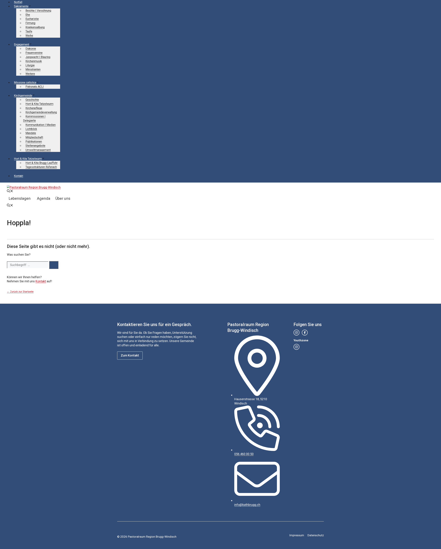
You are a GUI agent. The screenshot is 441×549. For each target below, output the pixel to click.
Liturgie (30, 65)
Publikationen (33, 141)
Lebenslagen (20, 198)
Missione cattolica (25, 82)
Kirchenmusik (33, 61)
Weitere (30, 73)
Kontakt (18, 176)
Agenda (43, 198)
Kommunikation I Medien (40, 124)
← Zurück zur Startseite (20, 291)
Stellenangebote (35, 145)
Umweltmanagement (38, 150)
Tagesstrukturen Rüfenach (41, 167)
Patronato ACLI (34, 86)
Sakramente (21, 6)
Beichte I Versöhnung (38, 10)
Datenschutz (315, 535)
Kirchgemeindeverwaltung (41, 112)
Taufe (28, 31)
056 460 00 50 (244, 454)
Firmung (30, 23)
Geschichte (32, 99)
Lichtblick (31, 129)
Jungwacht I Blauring (37, 57)
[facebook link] (305, 332)
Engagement (21, 44)
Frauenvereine (34, 52)
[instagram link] (296, 332)
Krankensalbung (35, 27)
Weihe (29, 35)
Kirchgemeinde (23, 95)
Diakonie (30, 48)
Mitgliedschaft (34, 137)
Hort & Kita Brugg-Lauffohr (41, 162)
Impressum (296, 535)
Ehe (27, 14)
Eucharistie (32, 18)
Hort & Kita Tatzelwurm (39, 103)
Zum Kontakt (130, 355)
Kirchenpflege (33, 108)
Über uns (62, 198)
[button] (10, 191)
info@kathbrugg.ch (247, 505)
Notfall (18, 2)
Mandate (30, 133)
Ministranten (32, 69)
